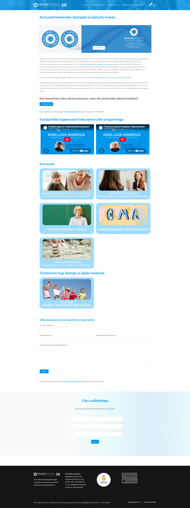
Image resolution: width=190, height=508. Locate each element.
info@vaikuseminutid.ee (78, 485)
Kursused (86, 5)
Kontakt (139, 5)
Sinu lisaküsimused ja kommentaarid (53, 345)
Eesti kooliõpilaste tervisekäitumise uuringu (96, 64)
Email (45, 335)
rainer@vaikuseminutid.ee (74, 112)
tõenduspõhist (100, 78)
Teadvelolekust (113, 5)
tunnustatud (119, 78)
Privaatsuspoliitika (150, 502)
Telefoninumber (106, 335)
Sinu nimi (47, 325)
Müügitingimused (134, 502)
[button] (46, 104)
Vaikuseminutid (127, 5)
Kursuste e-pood (98, 5)
